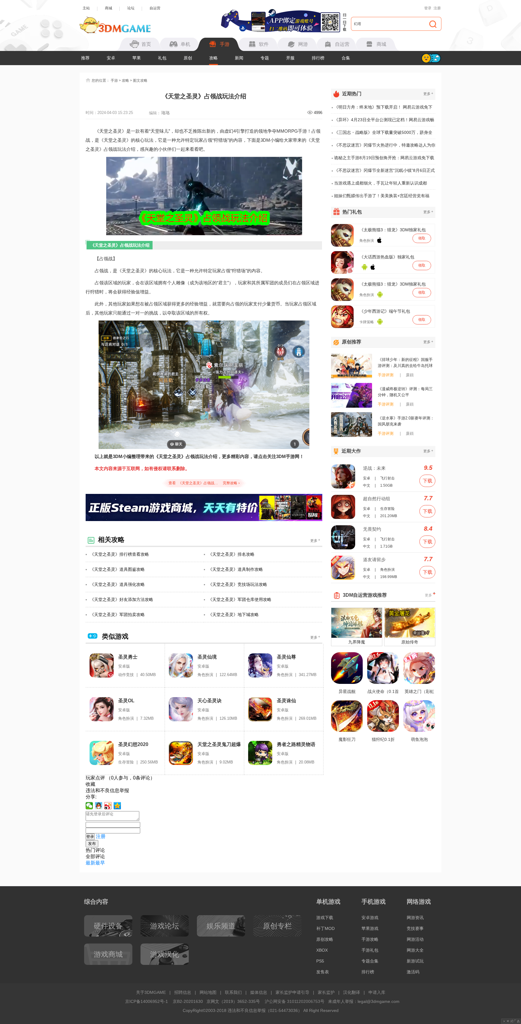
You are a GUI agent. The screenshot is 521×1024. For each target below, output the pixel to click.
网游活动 (415, 939)
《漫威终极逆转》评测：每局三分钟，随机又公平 (405, 392)
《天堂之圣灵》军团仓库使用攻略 (239, 599)
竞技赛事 (415, 928)
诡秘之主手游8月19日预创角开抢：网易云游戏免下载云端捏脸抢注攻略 (384, 159)
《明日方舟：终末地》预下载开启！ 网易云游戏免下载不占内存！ (383, 109)
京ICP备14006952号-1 (146, 1001)
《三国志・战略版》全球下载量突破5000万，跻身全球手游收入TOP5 (383, 134)
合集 (346, 57)
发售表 (322, 971)
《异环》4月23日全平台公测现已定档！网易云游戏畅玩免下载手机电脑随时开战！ (384, 121)
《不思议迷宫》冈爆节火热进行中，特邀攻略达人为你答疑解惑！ (384, 147)
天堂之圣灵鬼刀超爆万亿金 (219, 744)
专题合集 (370, 961)
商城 (108, 8)
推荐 (85, 57)
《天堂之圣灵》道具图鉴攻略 (117, 569)
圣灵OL (126, 700)
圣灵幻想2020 (133, 744)
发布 (92, 843)
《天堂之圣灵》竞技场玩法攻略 (237, 584)
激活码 (413, 971)
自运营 (155, 8)
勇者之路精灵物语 (296, 744)
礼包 (162, 57)
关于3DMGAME (151, 992)
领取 (421, 238)
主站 (86, 8)
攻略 (213, 57)
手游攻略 (370, 939)
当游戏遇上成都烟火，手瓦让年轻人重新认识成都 (380, 183)
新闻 (239, 57)
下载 (427, 480)
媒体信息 (258, 992)
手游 (114, 80)
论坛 (130, 8)
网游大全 (415, 950)
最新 (90, 862)
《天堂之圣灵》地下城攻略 (233, 614)
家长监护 (326, 992)
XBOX (322, 950)
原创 (188, 57)
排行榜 (318, 57)
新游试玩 (415, 961)
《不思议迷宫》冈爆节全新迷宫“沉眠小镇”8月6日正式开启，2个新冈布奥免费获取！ (384, 172)
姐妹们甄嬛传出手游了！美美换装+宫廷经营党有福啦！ (381, 197)
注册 (437, 8)
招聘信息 (182, 992)
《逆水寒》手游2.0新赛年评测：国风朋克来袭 (406, 421)
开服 (290, 57)
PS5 (320, 961)
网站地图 (208, 992)
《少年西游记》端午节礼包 (384, 311)
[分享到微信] (89, 805)
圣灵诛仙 (286, 700)
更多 (315, 540)
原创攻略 (324, 939)
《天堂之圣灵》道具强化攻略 (117, 584)
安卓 (111, 57)
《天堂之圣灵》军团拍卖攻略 (117, 614)
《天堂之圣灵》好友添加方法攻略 (121, 599)
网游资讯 (415, 917)
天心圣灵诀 (209, 700)
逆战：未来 (374, 468)
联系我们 (233, 992)
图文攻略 (140, 80)
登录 (427, 8)
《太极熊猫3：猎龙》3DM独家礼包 (392, 229)
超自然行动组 (376, 498)
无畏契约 (372, 529)
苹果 (136, 57)
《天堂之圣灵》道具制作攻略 (235, 569)
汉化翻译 (351, 992)
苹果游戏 (370, 928)
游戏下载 (324, 917)
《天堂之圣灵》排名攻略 (231, 554)
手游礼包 (370, 950)
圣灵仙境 (207, 656)
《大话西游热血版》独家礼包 (386, 256)
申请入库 (376, 992)
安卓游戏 (370, 917)
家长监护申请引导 (292, 992)
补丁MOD (325, 928)
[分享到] (117, 805)
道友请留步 (374, 559)
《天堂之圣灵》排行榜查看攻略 (119, 554)
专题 (264, 57)
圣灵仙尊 (286, 656)
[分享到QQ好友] (99, 805)
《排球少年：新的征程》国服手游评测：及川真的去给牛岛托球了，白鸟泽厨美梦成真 (405, 363)
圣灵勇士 (127, 656)
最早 (100, 862)
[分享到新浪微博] (108, 805)
